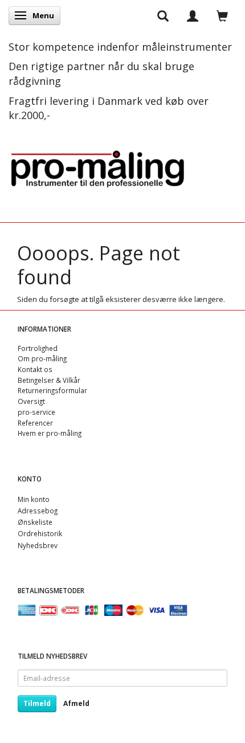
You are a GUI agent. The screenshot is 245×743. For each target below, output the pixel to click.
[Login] (192, 15)
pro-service (36, 412)
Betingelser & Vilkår (49, 380)
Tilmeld (37, 703)
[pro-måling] (97, 167)
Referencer (35, 422)
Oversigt (31, 401)
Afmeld (76, 703)
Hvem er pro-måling (49, 433)
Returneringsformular (52, 390)
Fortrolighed (38, 348)
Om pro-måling (42, 358)
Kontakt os (35, 369)
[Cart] (222, 15)
